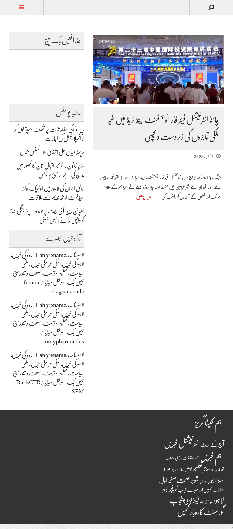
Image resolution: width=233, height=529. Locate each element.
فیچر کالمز (168, 489)
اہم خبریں (212, 456)
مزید (211, 502)
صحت (183, 480)
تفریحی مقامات (183, 469)
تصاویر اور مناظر (213, 470)
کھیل (183, 512)
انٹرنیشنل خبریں (182, 443)
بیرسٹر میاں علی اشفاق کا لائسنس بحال (52, 152)
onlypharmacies (64, 341)
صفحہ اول (167, 480)
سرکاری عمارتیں (207, 481)
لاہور (218, 500)
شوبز (194, 480)
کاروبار (197, 512)
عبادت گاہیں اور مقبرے (205, 490)
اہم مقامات (191, 458)
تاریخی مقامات (173, 458)
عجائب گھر (180, 490)
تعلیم (197, 469)
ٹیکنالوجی (191, 501)
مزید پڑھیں (143, 197)
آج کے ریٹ (212, 444)
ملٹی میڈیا (204, 501)
